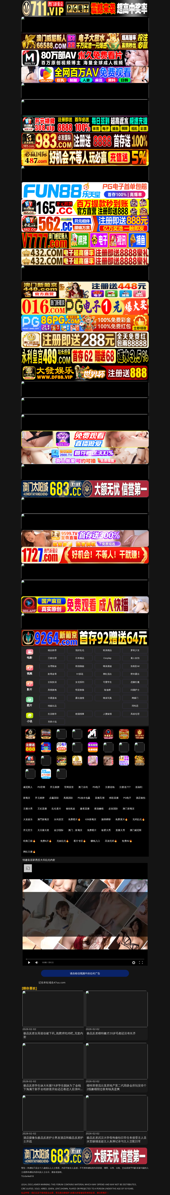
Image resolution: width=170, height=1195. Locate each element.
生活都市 (52, 713)
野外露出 (135, 673)
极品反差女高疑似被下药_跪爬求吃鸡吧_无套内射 (53, 1035)
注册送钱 (110, 787)
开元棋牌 (54, 787)
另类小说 (52, 721)
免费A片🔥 (46, 840)
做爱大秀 (106, 830)
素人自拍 (135, 657)
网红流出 (107, 673)
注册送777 (124, 787)
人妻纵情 (107, 713)
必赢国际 (54, 797)
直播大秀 (120, 830)
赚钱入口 (95, 840)
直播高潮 (99, 797)
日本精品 (79, 657)
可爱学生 (107, 682)
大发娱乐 (28, 819)
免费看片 (92, 830)
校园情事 (79, 713)
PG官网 (41, 787)
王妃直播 (42, 808)
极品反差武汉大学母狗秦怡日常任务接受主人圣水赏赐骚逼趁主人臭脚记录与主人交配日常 (117, 1139)
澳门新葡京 (128, 808)
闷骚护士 (135, 689)
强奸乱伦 (79, 650)
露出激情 (79, 697)
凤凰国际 (68, 797)
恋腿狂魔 (135, 682)
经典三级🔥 (29, 840)
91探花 (79, 673)
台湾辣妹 (52, 666)
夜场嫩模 (99, 808)
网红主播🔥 (29, 851)
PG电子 (96, 787)
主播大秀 (28, 808)
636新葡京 (90, 819)
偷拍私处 (70, 808)
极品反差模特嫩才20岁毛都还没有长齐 (111, 1033)
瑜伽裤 (107, 689)
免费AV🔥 (127, 840)
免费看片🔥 (74, 819)
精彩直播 (114, 797)
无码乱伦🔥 (138, 819)
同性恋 (135, 705)
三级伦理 (52, 657)
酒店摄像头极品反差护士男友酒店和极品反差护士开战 (53, 1139)
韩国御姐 (79, 666)
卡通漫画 (52, 697)
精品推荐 (52, 650)
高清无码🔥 (111, 840)
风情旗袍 (52, 689)
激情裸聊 (106, 819)
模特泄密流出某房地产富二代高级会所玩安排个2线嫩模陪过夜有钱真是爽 (117, 1087)
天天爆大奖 (43, 830)
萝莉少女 (135, 650)
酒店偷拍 (140, 797)
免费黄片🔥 (121, 819)
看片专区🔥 (80, 840)
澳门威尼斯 (136, 830)
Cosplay (107, 657)
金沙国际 (58, 830)
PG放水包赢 (84, 797)
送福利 (138, 787)
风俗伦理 (135, 713)
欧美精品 (107, 650)
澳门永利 (83, 787)
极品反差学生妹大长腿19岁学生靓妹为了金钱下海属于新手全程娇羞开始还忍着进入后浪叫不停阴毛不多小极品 (53, 1089)
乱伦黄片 (56, 808)
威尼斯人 (28, 787)
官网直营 (69, 787)
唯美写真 (107, 697)
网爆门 (135, 697)
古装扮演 (52, 682)
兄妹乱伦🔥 (63, 840)
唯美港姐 (107, 666)
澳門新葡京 (43, 819)
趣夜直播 (84, 808)
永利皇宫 (58, 819)
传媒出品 (52, 705)
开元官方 (28, 830)
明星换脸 (79, 689)
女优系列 (79, 682)
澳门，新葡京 (75, 830)
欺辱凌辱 (52, 673)
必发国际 (113, 808)
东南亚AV (135, 666)
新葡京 (26, 797)
